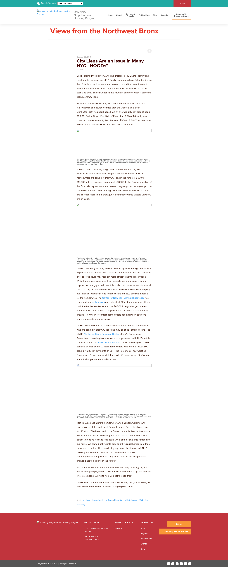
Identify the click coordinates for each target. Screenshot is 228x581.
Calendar (164, 15)
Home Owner (107, 500)
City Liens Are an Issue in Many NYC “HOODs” (110, 63)
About (119, 15)
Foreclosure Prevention (91, 500)
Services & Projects (130, 15)
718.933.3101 (92, 536)
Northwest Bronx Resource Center (101, 334)
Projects (144, 533)
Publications (144, 15)
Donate (182, 3)
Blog (155, 15)
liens (147, 500)
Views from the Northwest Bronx (104, 31)
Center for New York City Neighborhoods (123, 297)
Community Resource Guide (181, 15)
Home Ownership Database (125, 500)
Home (110, 15)
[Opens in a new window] (168, 563)
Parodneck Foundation (109, 342)
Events (144, 544)
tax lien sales (98, 302)
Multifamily (81, 504)
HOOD (141, 500)
